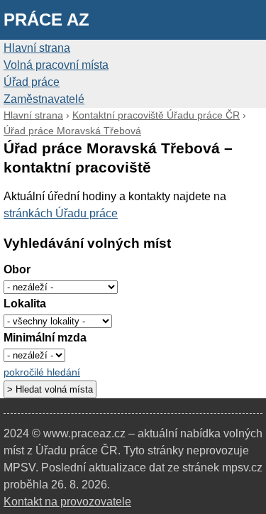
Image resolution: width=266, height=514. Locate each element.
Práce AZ (46, 19)
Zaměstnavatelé (44, 99)
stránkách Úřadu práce (61, 213)
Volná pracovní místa (56, 65)
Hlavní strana (37, 48)
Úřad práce (32, 82)
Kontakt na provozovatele (67, 502)
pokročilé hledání (42, 372)
